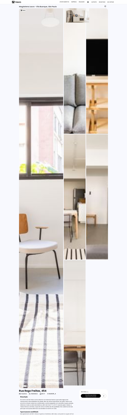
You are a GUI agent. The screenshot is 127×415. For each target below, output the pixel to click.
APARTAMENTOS (64, 2)
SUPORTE (94, 2)
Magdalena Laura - (27, 7)
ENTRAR (111, 2)
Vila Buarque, (42, 7)
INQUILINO (82, 2)
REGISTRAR (102, 2)
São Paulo (52, 7)
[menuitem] (64, 2)
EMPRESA (74, 2)
